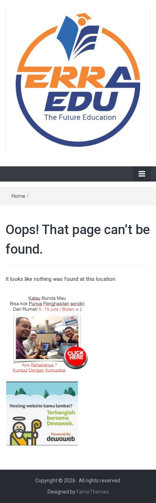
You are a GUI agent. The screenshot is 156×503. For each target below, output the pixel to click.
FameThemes (93, 492)
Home (18, 196)
